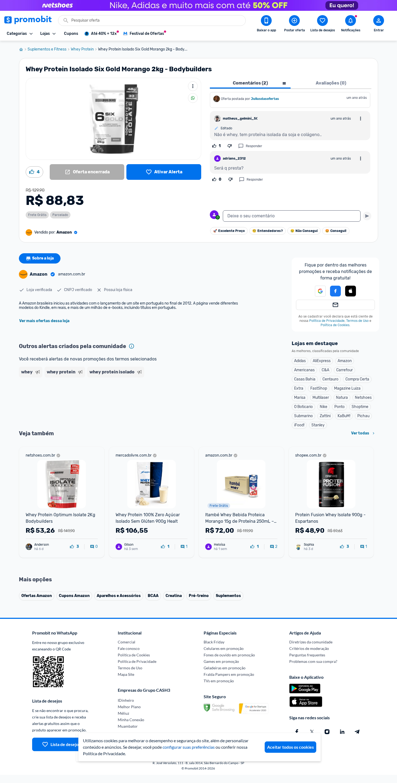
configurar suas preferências (189, 747)
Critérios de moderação (309, 648)
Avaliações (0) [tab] (331, 83)
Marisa (299, 397)
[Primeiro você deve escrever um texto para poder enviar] (367, 216)
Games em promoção (221, 661)
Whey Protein (82, 49)
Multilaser (320, 397)
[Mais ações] (193, 86)
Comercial (126, 642)
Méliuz (123, 713)
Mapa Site (126, 674)
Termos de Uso (357, 321)
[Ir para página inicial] (23, 49)
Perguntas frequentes (307, 655)
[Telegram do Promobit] (357, 731)
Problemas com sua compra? (313, 661)
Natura (342, 397)
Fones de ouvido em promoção (229, 655)
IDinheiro (126, 700)
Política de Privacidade (327, 321)
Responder (254, 146)
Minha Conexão (131, 719)
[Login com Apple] (350, 291)
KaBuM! (344, 416)
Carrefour (344, 370)
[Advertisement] (122, 400)
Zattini (325, 416)
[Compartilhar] (193, 98)
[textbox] (291, 216)
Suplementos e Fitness (47, 49)
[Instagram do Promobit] (327, 731)
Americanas (304, 370)
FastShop (318, 388)
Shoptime (360, 406)
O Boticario (303, 406)
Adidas (300, 361)
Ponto (339, 406)
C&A (325, 370)
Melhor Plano (129, 706)
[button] (317, 291)
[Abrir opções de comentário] (360, 118)
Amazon (345, 361)
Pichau (363, 416)
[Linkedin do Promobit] (342, 731)
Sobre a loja (43, 258)
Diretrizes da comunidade (310, 642)
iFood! (299, 425)
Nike (323, 406)
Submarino (303, 416)
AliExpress (322, 361)
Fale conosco (129, 648)
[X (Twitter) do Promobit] (311, 731)
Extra (298, 388)
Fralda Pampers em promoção (229, 674)
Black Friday (214, 642)
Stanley (318, 425)
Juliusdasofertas (265, 99)
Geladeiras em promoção (224, 668)
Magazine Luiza (347, 388)
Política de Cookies (335, 325)
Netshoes (363, 397)
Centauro (330, 379)
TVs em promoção (219, 681)
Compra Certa (357, 379)
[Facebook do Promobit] (296, 731)
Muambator (128, 726)
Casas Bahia (304, 379)
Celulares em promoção (224, 648)
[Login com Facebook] (335, 291)
